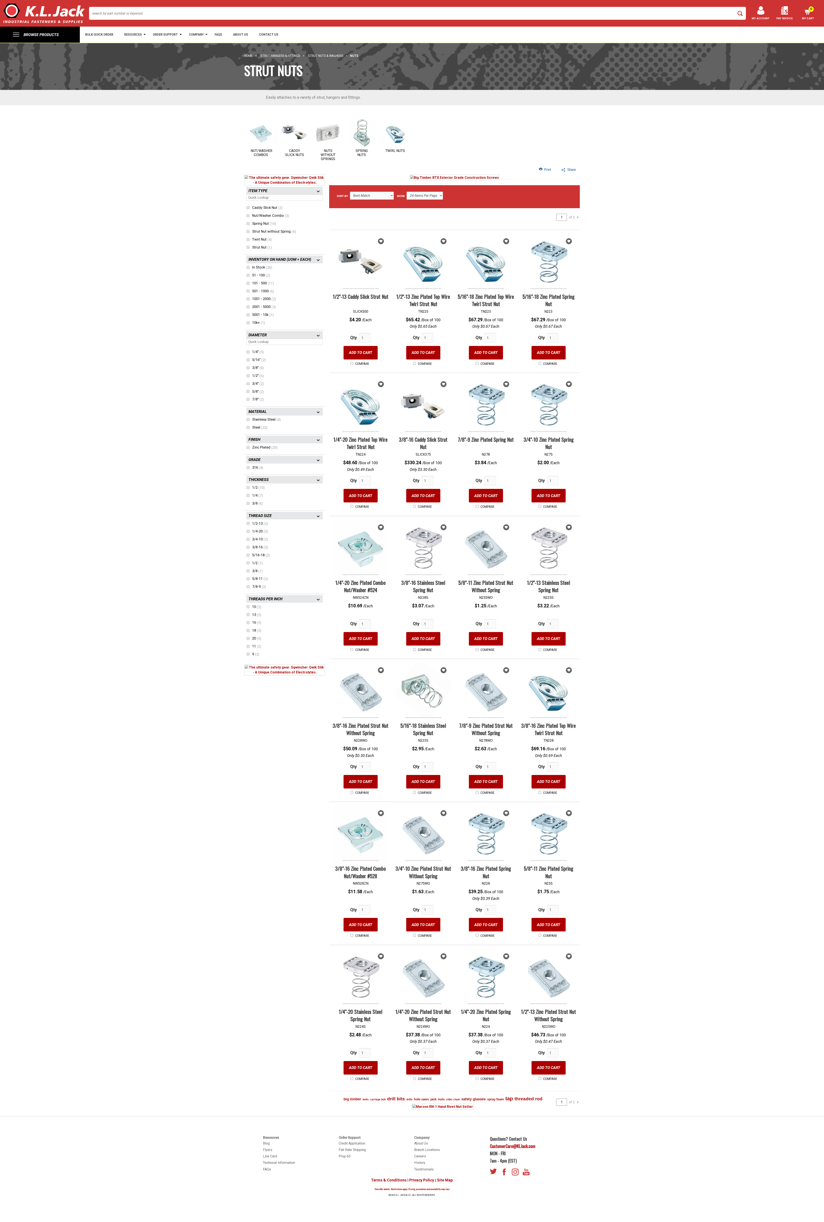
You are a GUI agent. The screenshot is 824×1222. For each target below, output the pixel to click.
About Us (421, 1143)
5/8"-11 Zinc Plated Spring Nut (548, 871)
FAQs (267, 1169)
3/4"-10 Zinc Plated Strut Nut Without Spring (423, 871)
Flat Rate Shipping (352, 1150)
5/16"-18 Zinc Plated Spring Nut (548, 300)
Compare (361, 363)
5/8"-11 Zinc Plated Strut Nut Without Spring (485, 586)
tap (509, 1098)
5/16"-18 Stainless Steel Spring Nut (423, 729)
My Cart (808, 13)
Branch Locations (427, 1150)
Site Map (445, 1180)
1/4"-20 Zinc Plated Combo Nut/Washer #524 (360, 586)
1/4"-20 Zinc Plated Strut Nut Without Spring (423, 1015)
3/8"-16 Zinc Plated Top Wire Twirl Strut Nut (548, 729)
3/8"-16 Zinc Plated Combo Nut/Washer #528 (360, 871)
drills (409, 1099)
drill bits (396, 1098)
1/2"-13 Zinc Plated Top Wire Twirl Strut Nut (423, 300)
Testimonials (424, 1169)
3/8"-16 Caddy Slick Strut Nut (423, 442)
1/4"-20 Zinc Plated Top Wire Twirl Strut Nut (360, 442)
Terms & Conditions (388, 1180)
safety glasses (473, 1099)
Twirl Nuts (395, 151)
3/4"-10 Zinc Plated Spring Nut (549, 442)
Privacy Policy (421, 1180)
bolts (366, 1099)
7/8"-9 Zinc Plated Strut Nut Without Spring (486, 729)
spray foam (495, 1099)
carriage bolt (378, 1099)
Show (401, 196)
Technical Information (279, 1163)
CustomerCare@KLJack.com (512, 1146)
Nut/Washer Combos (261, 153)
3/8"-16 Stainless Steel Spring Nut (423, 586)
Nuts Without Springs (328, 155)
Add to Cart (360, 352)
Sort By (342, 196)
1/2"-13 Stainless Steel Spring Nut (548, 586)
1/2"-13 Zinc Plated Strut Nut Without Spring (548, 1015)
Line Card (270, 1156)
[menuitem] (40, 35)
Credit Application (352, 1143)
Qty (353, 337)
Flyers (267, 1150)
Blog (266, 1143)
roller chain (453, 1099)
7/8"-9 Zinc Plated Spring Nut (486, 439)
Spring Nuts (362, 153)
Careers (420, 1156)
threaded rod (528, 1098)
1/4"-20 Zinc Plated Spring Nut (486, 1015)
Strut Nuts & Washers (325, 56)
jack (433, 1099)
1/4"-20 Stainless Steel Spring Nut (360, 1015)
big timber (352, 1099)
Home (248, 56)
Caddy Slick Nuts (294, 153)
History (419, 1163)
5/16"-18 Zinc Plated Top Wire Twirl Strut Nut (486, 300)
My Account (760, 18)
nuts (441, 1099)
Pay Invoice (784, 18)
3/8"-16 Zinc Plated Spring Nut (486, 871)
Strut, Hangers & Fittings (280, 56)
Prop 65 (345, 1156)
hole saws (421, 1099)
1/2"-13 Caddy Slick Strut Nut (360, 296)
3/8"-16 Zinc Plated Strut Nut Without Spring (360, 729)
